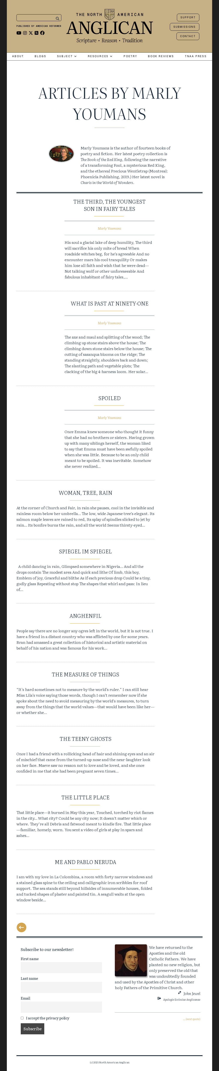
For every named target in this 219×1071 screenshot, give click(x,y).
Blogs (40, 56)
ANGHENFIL (85, 615)
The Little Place (85, 797)
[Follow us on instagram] (25, 32)
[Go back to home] (109, 25)
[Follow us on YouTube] (18, 32)
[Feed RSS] (36, 32)
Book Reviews (161, 56)
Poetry (130, 56)
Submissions (184, 27)
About (18, 56)
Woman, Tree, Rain (85, 492)
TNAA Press (196, 56)
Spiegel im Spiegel (85, 551)
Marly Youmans (109, 228)
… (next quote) (191, 1019)
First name (30, 958)
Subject (65, 56)
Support (188, 17)
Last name (29, 978)
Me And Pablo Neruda (85, 861)
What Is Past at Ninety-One (109, 303)
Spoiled (109, 398)
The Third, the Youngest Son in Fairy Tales (109, 205)
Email (25, 998)
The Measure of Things (85, 674)
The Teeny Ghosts (85, 738)
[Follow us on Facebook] (42, 32)
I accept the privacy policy (47, 1017)
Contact (188, 36)
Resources (99, 56)
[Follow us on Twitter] (31, 32)
